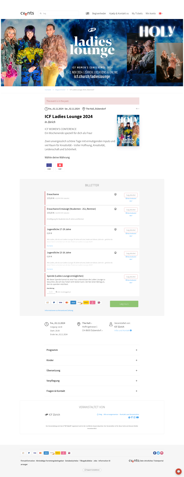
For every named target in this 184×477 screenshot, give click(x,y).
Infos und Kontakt (122, 330)
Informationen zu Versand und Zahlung (59, 310)
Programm (52, 350)
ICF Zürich (54, 414)
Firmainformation (28, 460)
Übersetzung (53, 370)
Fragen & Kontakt (56, 391)
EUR (49, 169)
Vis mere (50, 246)
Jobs (95, 460)
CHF (59, 169)
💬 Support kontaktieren (92, 470)
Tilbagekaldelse (86, 460)
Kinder (50, 360)
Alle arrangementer (111, 414)
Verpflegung (53, 380)
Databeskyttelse (71, 460)
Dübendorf (96, 330)
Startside (48, 90)
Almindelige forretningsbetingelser (50, 460)
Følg (100, 414)
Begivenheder (60, 90)
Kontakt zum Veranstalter (129, 414)
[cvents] (28, 13)
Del (138, 109)
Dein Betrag (50, 288)
